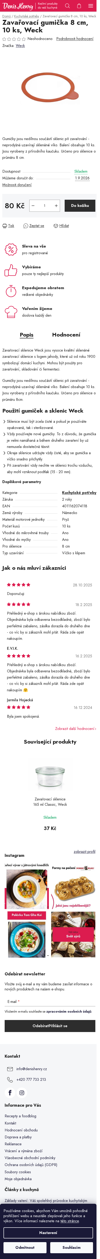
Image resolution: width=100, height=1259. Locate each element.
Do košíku (80, 205)
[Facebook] (10, 1092)
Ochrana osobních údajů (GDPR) (31, 1164)
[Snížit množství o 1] (33, 205)
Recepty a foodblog (20, 1116)
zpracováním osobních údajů (68, 1011)
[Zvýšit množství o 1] (56, 205)
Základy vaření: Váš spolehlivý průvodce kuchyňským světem (46, 1203)
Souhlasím (71, 1247)
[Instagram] (22, 1092)
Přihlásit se (58, 1026)
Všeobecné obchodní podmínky (30, 1158)
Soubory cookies (18, 1172)
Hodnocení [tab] (66, 335)
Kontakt (10, 1123)
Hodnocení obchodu (21, 1130)
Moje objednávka (18, 1179)
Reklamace (13, 1144)
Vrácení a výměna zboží (24, 1151)
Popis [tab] (26, 335)
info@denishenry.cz (32, 1068)
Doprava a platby (18, 1137)
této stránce (69, 1221)
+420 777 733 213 (31, 1079)
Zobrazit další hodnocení (74, 728)
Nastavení (48, 1232)
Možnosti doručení (17, 184)
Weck (20, 45)
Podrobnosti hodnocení (74, 38)
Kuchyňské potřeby (79, 492)
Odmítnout (24, 1247)
